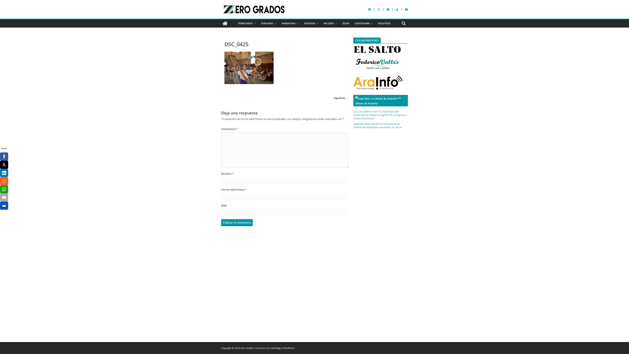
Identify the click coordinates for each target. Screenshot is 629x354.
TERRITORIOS (245, 23)
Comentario (229, 129)
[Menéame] (4, 181)
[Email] (4, 197)
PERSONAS (267, 23)
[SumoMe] (4, 206)
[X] (4, 165)
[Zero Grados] (225, 23)
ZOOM (345, 23)
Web (224, 205)
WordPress (289, 348)
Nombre (227, 174)
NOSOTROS (384, 23)
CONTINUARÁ (362, 23)
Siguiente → (341, 98)
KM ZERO (329, 23)
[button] (254, 23)
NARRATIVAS (288, 23)
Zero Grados (247, 348)
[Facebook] (4, 156)
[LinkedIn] (4, 173)
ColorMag (275, 348)
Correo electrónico (234, 189)
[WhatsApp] (4, 189)
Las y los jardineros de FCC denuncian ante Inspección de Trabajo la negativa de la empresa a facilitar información (380, 115)
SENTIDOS (309, 23)
